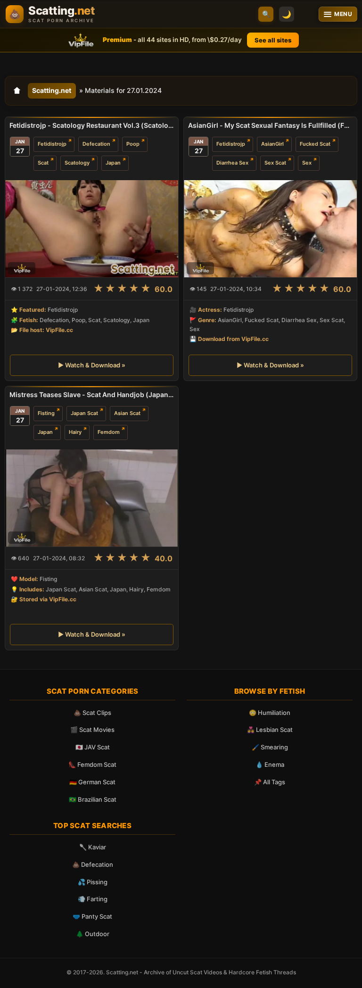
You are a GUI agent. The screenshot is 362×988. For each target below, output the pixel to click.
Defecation (96, 144)
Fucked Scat (315, 144)
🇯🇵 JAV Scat (92, 747)
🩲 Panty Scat (92, 916)
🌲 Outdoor (92, 934)
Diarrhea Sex (232, 162)
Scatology (77, 162)
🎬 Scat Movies (92, 729)
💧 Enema (269, 764)
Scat (43, 162)
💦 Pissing (92, 882)
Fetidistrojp (52, 144)
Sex (307, 162)
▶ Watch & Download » (91, 365)
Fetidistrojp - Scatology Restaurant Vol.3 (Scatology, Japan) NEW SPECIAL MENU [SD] (91, 125)
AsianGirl (272, 144)
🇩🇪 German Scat (92, 782)
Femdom (109, 432)
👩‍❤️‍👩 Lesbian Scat (270, 729)
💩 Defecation (92, 864)
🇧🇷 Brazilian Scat (92, 799)
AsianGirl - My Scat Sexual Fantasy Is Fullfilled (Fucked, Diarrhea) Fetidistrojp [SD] (270, 125)
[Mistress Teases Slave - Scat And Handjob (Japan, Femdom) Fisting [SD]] (91, 498)
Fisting (46, 413)
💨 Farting (92, 899)
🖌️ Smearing (270, 747)
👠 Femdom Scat (92, 764)
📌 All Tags (269, 782)
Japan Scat (84, 413)
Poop (133, 144)
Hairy (75, 432)
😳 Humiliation (269, 712)
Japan (113, 162)
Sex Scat (275, 162)
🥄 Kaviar (92, 847)
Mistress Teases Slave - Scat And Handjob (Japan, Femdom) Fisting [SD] (91, 394)
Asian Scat (127, 413)
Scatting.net (51, 90)
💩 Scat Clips (92, 712)
